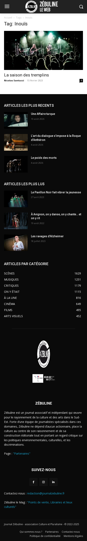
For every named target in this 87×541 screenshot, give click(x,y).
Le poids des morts (44, 157)
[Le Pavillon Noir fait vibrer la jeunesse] (16, 198)
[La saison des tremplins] (43, 50)
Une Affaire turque (43, 113)
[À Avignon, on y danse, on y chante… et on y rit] (16, 220)
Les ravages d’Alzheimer (47, 236)
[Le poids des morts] (16, 164)
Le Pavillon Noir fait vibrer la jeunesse (56, 192)
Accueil (8, 17)
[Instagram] (43, 482)
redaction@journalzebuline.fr (46, 493)
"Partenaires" (21, 453)
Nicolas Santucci (14, 80)
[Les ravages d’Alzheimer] (16, 242)
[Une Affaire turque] (16, 120)
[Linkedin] (53, 482)
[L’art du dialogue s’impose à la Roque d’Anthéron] (16, 142)
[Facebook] (33, 482)
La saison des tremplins (26, 75)
